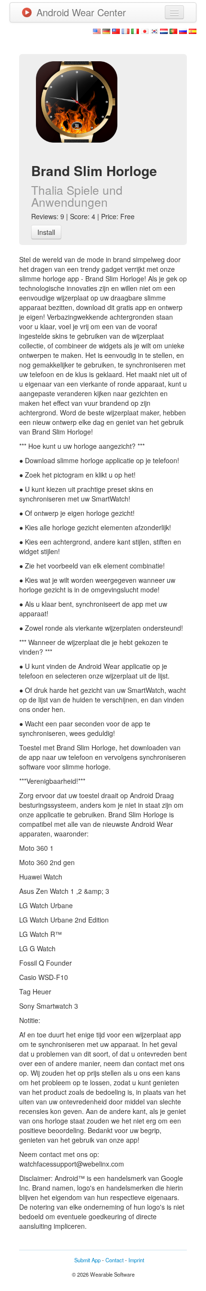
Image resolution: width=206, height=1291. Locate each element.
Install (46, 232)
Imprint (136, 1260)
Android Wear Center (81, 12)
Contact (114, 1260)
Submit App (87, 1260)
